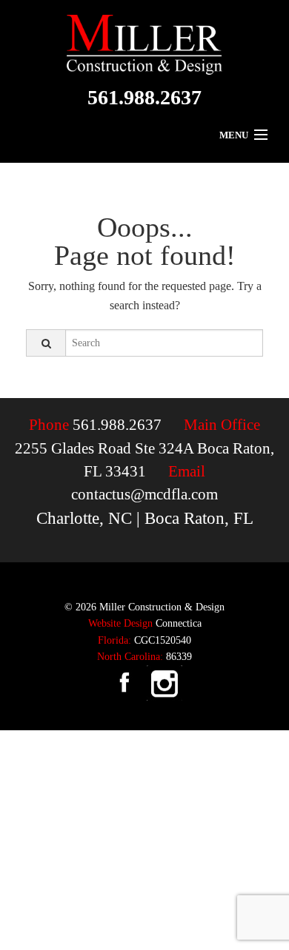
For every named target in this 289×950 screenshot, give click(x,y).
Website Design (120, 623)
